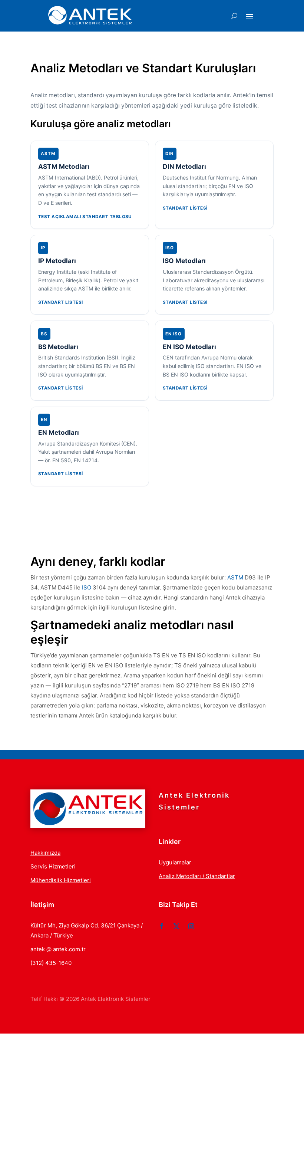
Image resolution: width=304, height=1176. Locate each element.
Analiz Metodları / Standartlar (197, 876)
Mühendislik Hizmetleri (60, 880)
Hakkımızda (45, 852)
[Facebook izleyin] (162, 926)
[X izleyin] (176, 926)
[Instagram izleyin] (191, 926)
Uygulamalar (175, 862)
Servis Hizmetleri (53, 866)
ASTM (235, 577)
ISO (86, 587)
